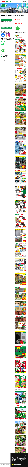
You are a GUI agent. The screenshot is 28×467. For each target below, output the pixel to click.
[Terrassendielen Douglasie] (20, 110)
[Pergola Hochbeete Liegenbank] (20, 125)
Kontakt (9, 464)
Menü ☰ (24, 1)
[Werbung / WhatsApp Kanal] (17, 30)
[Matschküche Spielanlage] (20, 300)
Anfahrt (4, 60)
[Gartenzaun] (20, 358)
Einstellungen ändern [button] (17, 464)
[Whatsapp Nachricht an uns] (3, 44)
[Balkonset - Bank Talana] (20, 96)
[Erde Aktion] (20, 373)
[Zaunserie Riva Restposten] (20, 329)
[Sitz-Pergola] (20, 285)
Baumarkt (4, 464)
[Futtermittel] (20, 419)
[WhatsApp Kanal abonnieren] (3, 52)
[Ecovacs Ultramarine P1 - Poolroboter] (20, 154)
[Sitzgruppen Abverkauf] (20, 139)
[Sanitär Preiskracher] (20, 256)
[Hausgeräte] (20, 52)
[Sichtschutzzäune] (20, 314)
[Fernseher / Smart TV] (20, 183)
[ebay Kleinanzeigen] (6, 28)
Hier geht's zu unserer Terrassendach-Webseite (18, 390)
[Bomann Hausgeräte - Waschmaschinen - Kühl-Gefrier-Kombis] (20, 271)
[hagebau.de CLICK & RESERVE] (6, 20)
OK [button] (13, 464)
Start (1, 464)
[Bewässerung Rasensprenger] (20, 227)
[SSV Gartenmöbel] (20, 81)
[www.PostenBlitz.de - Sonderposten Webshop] (18, 37)
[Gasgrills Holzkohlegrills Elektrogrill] (20, 198)
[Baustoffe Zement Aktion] (20, 387)
